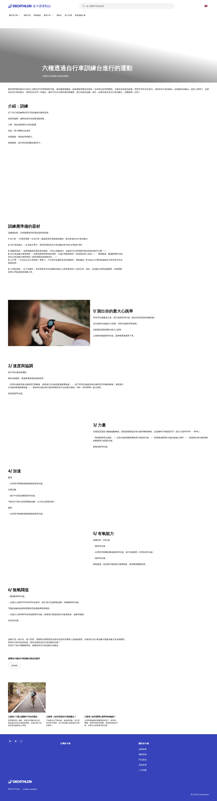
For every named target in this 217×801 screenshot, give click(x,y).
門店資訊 (143, 759)
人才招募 (143, 770)
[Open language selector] (206, 6)
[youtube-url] (16, 741)
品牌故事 (143, 749)
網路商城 (143, 754)
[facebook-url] (10, 741)
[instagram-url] (21, 741)
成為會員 (143, 764)
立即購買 (14, 665)
